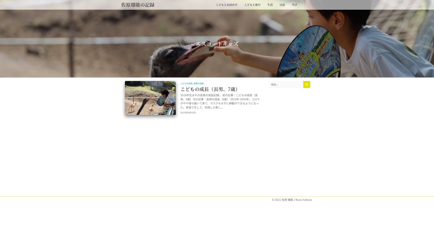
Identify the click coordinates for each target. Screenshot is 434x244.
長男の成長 (199, 83)
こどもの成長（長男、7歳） (210, 89)
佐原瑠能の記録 (137, 4)
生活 (270, 5)
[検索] (306, 84)
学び (294, 5)
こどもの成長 (186, 83)
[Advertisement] (289, 142)
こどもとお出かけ (227, 5)
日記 (282, 5)
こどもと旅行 (252, 5)
